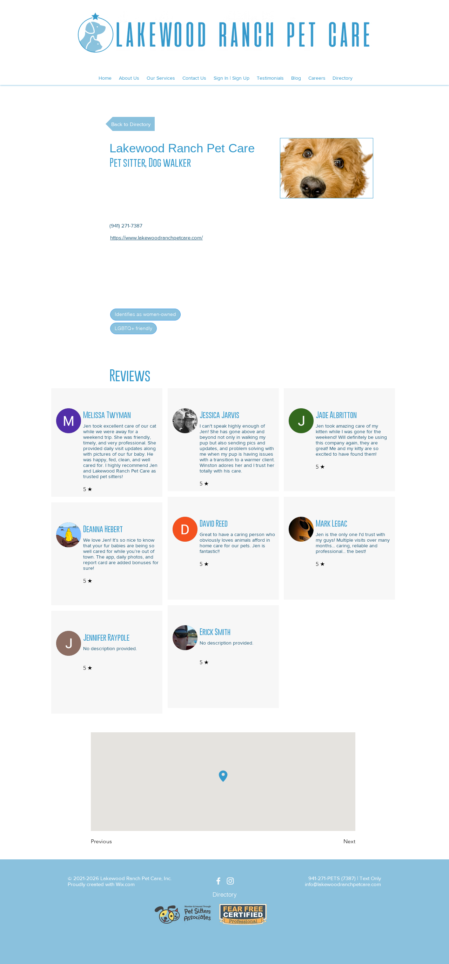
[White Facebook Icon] (218, 881)
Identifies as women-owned (145, 314)
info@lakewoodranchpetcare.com (343, 884)
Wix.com (125, 884)
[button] (326, 168)
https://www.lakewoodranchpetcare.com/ (156, 237)
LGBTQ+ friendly (133, 328)
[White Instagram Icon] (230, 881)
